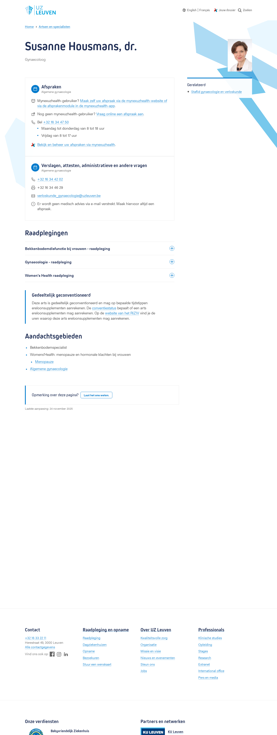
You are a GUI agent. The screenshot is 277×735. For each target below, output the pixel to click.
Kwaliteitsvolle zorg (154, 637)
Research (204, 657)
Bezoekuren (91, 657)
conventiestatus (104, 307)
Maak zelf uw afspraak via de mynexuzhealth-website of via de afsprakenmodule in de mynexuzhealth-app (102, 103)
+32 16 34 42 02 (50, 178)
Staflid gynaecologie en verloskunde (216, 91)
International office (211, 670)
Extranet (204, 664)
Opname (89, 651)
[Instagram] (59, 654)
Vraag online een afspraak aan (119, 113)
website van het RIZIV (122, 312)
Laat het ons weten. (96, 395)
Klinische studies (210, 637)
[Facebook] (52, 654)
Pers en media (208, 677)
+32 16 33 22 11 (35, 637)
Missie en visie (151, 651)
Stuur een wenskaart (97, 664)
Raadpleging (91, 637)
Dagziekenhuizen (95, 644)
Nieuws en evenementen (158, 657)
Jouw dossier (227, 10)
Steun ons (148, 664)
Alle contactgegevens (40, 647)
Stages (203, 651)
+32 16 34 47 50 (56, 121)
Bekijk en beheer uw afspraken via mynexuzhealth (76, 144)
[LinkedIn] (65, 654)
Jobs (144, 670)
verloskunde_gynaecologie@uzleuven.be (69, 195)
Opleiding (205, 644)
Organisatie (149, 644)
